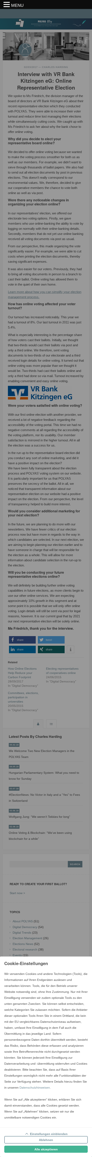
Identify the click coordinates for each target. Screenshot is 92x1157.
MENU (17, 5)
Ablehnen (46, 1140)
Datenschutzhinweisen (34, 1087)
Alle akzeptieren (46, 1149)
